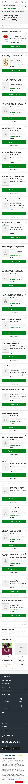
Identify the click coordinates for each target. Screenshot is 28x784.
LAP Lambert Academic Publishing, (16, 36)
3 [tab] (15, 668)
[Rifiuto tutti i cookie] (25, 758)
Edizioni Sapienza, (13, 370)
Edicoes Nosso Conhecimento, (16, 605)
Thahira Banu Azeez (15, 369)
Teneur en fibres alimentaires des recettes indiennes (12, 460)
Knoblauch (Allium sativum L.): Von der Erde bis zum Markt (13, 390)
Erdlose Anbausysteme (7, 578)
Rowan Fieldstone (14, 82)
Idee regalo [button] (4, 730)
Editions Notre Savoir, (14, 464)
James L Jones (14, 297)
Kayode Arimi (13, 345)
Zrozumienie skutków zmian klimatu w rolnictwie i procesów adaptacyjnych (11, 342)
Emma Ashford (14, 249)
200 (17, 624)
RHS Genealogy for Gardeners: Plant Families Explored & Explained (12, 56)
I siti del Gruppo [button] (6, 694)
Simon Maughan (14, 58)
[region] (14, 770)
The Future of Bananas (21, 659)
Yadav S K (13, 35)
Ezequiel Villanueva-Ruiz (16, 226)
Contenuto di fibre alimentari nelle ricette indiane (12, 366)
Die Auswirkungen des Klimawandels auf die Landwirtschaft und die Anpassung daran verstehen (12, 531)
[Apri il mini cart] (25, 2)
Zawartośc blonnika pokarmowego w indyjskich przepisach (13, 555)
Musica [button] (3, 716)
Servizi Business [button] (5, 683)
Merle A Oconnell (14, 321)
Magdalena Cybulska (22, 604)
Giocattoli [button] (4, 723)
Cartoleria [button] (4, 726)
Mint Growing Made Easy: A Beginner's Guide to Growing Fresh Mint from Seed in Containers (13, 247)
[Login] (6, 2)
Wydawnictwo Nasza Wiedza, (15, 346)
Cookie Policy (13, 779)
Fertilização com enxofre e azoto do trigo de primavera (12, 601)
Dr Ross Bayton (21, 58)
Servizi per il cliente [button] (6, 680)
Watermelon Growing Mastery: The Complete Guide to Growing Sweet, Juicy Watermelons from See (12, 271)
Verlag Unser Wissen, (14, 394)
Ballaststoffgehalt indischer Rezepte (10, 507)
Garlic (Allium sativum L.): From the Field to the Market (13, 484)
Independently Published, (15, 84)
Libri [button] (3, 712)
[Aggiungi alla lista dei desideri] (25, 31)
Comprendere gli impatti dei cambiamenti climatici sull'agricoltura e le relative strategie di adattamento (13, 437)
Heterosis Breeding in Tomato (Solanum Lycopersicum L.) (11, 32)
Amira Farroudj (14, 393)
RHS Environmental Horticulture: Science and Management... (7, 659)
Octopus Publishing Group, (15, 60)
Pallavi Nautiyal (14, 415)
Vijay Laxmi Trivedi (22, 415)
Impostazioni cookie (9, 782)
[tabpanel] (7, 654)
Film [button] (2, 719)
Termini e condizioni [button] (7, 691)
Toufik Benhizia (21, 393)
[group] (14, 8)
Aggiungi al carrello (15, 46)
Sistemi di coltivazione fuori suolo (10, 413)
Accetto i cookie (19, 782)
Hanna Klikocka (14, 604)
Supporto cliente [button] (6, 687)
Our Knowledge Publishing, (15, 488)
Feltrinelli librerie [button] (6, 676)
